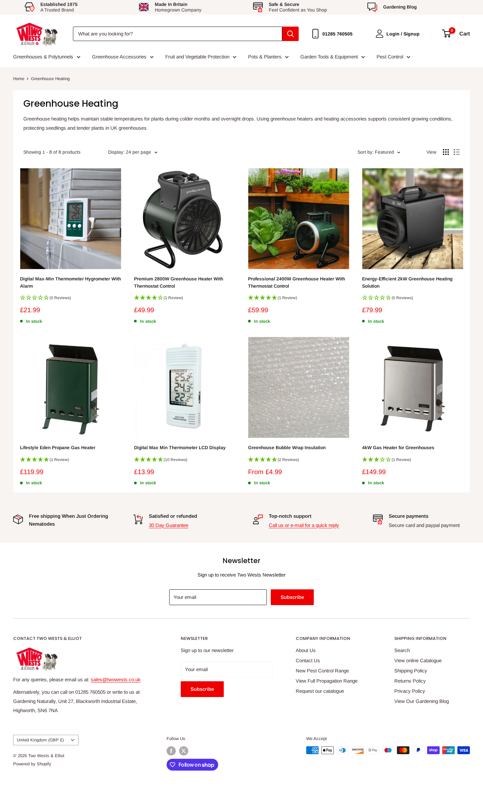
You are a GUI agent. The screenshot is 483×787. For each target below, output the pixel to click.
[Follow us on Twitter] (183, 750)
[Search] (290, 34)
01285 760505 (337, 33)
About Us (306, 650)
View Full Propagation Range (326, 681)
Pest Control (390, 56)
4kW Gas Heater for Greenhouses (398, 447)
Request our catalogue (320, 691)
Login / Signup (403, 33)
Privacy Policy (409, 691)
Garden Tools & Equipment (329, 56)
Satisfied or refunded (173, 516)
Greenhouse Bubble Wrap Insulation (287, 447)
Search (402, 650)
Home (18, 78)
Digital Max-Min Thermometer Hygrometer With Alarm (70, 282)
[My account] (379, 34)
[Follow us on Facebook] (171, 750)
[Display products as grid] (446, 152)
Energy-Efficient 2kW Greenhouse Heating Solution (407, 282)
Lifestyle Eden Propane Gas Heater (57, 447)
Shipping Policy (410, 670)
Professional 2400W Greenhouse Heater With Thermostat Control (296, 282)
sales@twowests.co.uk (116, 679)
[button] (70, 300)
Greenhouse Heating (50, 78)
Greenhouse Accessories (119, 56)
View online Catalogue (418, 660)
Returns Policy (410, 681)
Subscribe (292, 597)
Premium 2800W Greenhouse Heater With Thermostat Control (178, 282)
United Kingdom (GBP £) (40, 739)
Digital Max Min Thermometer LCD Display (180, 447)
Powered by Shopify (32, 763)
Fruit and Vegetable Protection (197, 56)
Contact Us (308, 660)
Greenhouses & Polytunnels (43, 56)
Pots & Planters (265, 56)
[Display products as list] (457, 152)
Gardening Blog (400, 7)
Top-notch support (290, 516)
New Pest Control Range (322, 670)
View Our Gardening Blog (421, 701)
